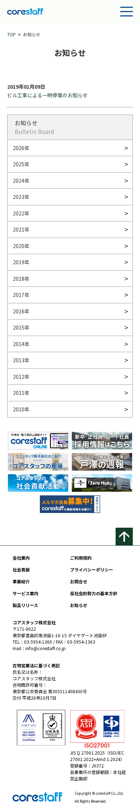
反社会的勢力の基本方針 (93, 593)
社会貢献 (21, 569)
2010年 (21, 409)
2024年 (21, 180)
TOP (11, 34)
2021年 (21, 229)
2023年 (21, 196)
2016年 (21, 311)
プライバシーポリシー (91, 569)
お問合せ (78, 581)
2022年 (21, 213)
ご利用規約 (81, 558)
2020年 (21, 245)
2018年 (21, 278)
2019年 (21, 262)
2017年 (21, 294)
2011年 (21, 392)
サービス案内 (25, 593)
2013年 (21, 360)
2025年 (21, 164)
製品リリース (25, 605)
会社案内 (21, 558)
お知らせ (78, 605)
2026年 (21, 147)
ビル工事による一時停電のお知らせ (47, 95)
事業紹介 (21, 581)
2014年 (21, 343)
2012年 (21, 376)
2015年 (21, 327)
